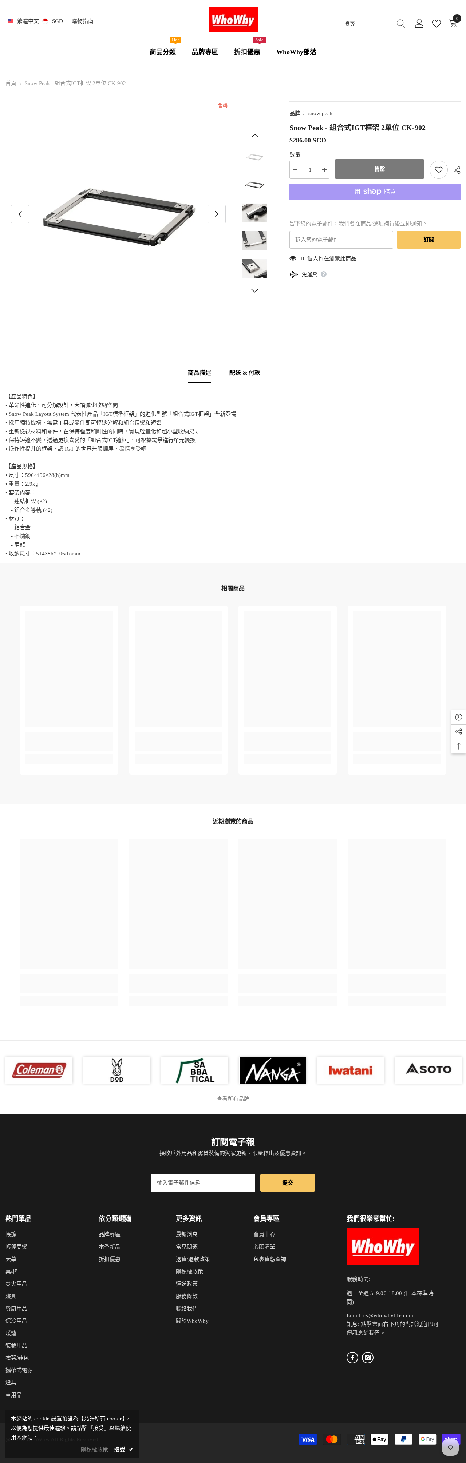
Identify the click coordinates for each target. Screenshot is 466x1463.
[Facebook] (352, 1357)
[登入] (419, 23)
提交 (287, 1183)
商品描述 (199, 373)
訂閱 (428, 239)
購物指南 (83, 21)
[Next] (217, 214)
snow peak (320, 113)
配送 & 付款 (244, 373)
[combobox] (368, 23)
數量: (295, 155)
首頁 (10, 83)
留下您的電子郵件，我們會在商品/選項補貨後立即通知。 (358, 223)
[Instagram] (368, 1357)
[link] (69, 746)
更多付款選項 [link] (375, 204)
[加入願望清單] (439, 170)
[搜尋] (375, 24)
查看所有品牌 (233, 1099)
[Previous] (20, 214)
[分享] (454, 170)
